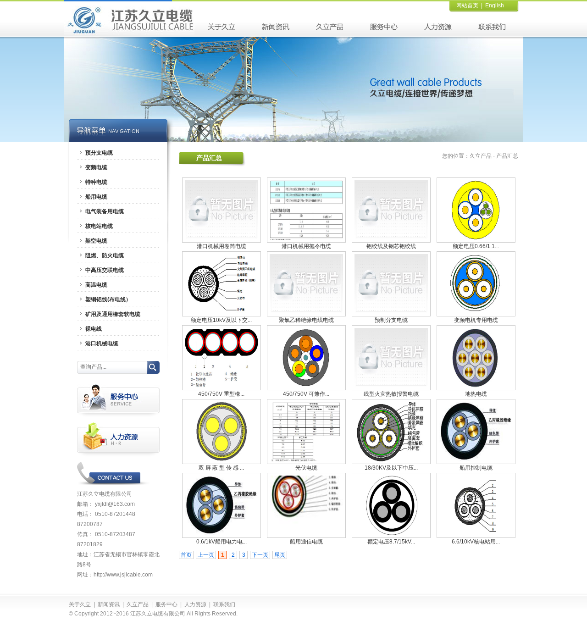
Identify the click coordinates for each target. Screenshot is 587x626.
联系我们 (224, 604)
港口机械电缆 (101, 343)
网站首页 (467, 5)
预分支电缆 (99, 153)
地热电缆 (476, 394)
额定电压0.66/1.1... (476, 246)
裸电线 (93, 329)
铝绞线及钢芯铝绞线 (391, 246)
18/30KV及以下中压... (391, 468)
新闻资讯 (109, 604)
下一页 (260, 555)
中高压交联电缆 (104, 270)
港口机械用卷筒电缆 (221, 246)
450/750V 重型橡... (221, 394)
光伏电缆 (306, 468)
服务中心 (166, 604)
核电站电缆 (99, 226)
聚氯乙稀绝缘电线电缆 (306, 320)
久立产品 (481, 156)
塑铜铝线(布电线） (108, 299)
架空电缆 (96, 241)
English (494, 5)
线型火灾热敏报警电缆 (391, 394)
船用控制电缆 (476, 468)
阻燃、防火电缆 (104, 255)
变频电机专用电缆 (476, 320)
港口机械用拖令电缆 (306, 246)
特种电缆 (96, 182)
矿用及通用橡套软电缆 (112, 314)
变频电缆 (96, 167)
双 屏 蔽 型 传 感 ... (221, 468)
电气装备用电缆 (104, 211)
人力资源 (195, 604)
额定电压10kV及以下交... (221, 320)
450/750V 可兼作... (306, 394)
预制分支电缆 (391, 320)
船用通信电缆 (306, 541)
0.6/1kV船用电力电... (221, 541)
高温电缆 (96, 285)
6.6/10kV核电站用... (476, 541)
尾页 (279, 555)
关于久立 (80, 604)
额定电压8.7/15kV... (391, 541)
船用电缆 (96, 197)
